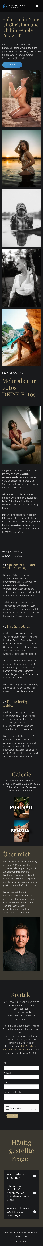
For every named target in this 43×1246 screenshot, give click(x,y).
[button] (37, 6)
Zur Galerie (12, 65)
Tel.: (6, 1083)
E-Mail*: (8, 1073)
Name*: (8, 1063)
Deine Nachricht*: (13, 1092)
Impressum (21, 1237)
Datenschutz (21, 1241)
